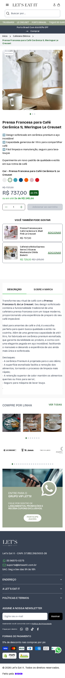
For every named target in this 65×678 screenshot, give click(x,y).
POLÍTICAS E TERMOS (15, 598)
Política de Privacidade (42, 624)
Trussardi (8, 22)
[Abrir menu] (7, 4)
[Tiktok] (32, 629)
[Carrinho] (58, 4)
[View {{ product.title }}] (11, 232)
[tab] (30, 114)
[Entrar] (54, 4)
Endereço (9, 579)
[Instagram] (27, 629)
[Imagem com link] (32, 498)
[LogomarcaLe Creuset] (10, 450)
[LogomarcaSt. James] (27, 450)
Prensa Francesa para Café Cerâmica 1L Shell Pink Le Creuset (31, 231)
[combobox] (32, 13)
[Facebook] (38, 629)
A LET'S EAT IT (11, 588)
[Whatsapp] (21, 629)
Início (5, 36)
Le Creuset (23, 22)
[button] (32, 31)
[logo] (25, 4)
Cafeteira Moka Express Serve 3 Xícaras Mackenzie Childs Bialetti (32, 251)
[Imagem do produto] (4, 180)
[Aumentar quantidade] (21, 207)
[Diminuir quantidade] (6, 207)
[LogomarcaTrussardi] (45, 450)
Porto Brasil (39, 22)
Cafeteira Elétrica (21, 36)
